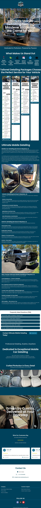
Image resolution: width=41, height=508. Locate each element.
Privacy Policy (3, 490)
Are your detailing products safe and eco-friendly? (12, 328)
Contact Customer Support (26, 490)
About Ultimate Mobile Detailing (6, 489)
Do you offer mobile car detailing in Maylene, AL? (12, 315)
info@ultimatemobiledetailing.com (21, 477)
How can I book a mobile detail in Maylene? (11, 318)
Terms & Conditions (4, 492)
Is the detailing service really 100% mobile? (11, 325)
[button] (1, 378)
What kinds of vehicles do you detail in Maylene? (12, 321)
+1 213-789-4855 (21, 474)
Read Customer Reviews (25, 489)
